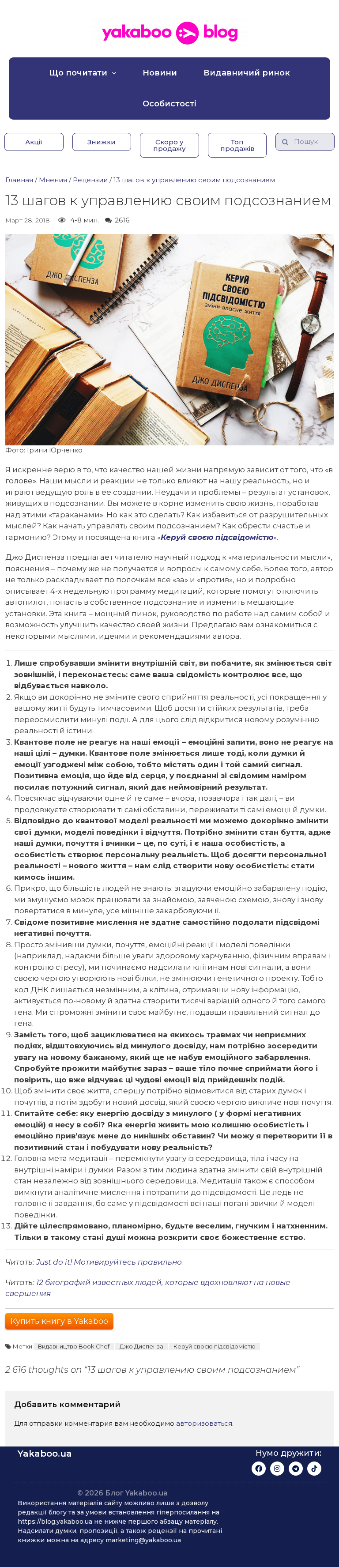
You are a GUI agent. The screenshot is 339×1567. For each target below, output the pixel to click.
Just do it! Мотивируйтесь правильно (109, 1262)
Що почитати (78, 73)
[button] (34, 142)
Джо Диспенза (141, 1346)
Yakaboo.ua (45, 1453)
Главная (19, 180)
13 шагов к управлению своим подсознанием (194, 180)
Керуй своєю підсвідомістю (217, 537)
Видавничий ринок (246, 73)
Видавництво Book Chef (73, 1346)
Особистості (169, 104)
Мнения (53, 180)
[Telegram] (296, 1469)
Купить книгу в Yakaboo (59, 1321)
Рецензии (90, 180)
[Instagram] (277, 1469)
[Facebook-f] (259, 1469)
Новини (160, 73)
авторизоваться (204, 1423)
